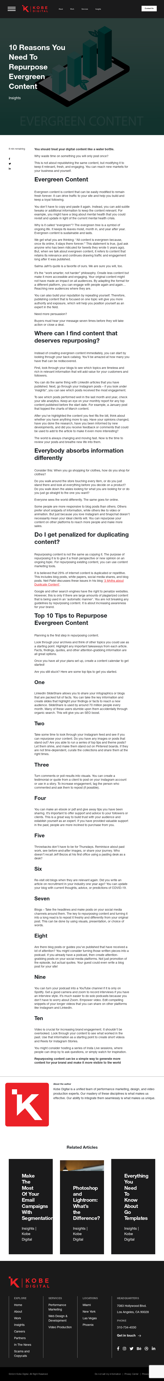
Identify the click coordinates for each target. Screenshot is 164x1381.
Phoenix (88, 1325)
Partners (20, 1338)
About (61, 9)
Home (18, 1305)
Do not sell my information (108, 1374)
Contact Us (149, 8)
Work (72, 9)
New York (89, 1311)
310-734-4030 (126, 1327)
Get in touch (126, 1335)
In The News (22, 1344)
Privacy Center (131, 1374)
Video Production (60, 1327)
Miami (87, 1305)
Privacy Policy (148, 1374)
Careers (19, 1331)
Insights (98, 9)
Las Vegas (90, 1318)
